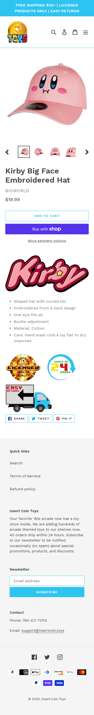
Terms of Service (25, 476)
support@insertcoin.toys (43, 630)
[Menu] (85, 32)
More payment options (47, 241)
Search (16, 463)
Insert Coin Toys (53, 699)
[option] (24, 152)
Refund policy (23, 489)
